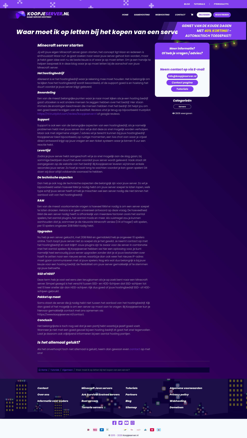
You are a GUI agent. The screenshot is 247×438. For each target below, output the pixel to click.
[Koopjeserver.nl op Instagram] (133, 423)
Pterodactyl (221, 4)
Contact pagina (182, 82)
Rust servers (90, 401)
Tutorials (199, 4)
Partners (131, 394)
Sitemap (131, 407)
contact (135, 349)
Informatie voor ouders (52, 401)
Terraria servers (92, 407)
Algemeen (67, 369)
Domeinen (176, 407)
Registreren (222, 14)
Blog (187, 4)
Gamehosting (142, 14)
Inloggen (204, 14)
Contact (180, 14)
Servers (182, 106)
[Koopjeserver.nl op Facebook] (114, 423)
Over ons (43, 394)
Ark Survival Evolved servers (101, 394)
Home (125, 14)
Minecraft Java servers (97, 388)
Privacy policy (179, 394)
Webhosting (162, 14)
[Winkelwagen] (192, 14)
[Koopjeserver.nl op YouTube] (126, 423)
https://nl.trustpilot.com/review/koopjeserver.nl (67, 114)
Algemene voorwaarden (186, 388)
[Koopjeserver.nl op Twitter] (120, 423)
